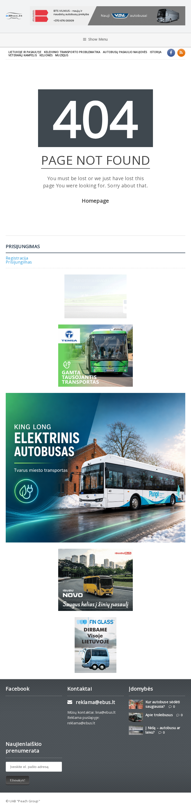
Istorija (155, 52)
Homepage (95, 200)
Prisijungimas (19, 262)
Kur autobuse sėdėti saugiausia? (162, 704)
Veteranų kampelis (22, 55)
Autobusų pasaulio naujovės (125, 52)
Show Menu (98, 39)
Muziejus (61, 55)
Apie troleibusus (159, 714)
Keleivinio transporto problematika (72, 52)
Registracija (17, 258)
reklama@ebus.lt (95, 702)
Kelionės (46, 55)
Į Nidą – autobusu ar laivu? (162, 729)
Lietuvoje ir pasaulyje (24, 52)
